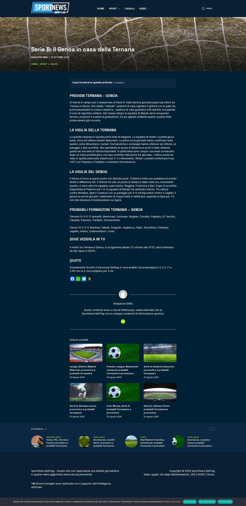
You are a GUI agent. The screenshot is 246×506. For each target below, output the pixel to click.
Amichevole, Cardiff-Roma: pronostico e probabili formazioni (104, 442)
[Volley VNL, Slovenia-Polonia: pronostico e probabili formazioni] (37, 441)
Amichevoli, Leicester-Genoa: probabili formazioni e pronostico (199, 442)
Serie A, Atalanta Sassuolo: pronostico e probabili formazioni (159, 370)
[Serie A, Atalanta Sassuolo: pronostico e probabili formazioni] (160, 353)
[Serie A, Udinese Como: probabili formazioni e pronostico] (160, 392)
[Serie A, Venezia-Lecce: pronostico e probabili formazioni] (86, 392)
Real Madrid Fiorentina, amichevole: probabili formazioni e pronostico (152, 442)
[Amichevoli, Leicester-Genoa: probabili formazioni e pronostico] (178, 441)
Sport (113, 8)
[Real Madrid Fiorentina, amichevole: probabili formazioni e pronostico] (131, 441)
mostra (119, 82)
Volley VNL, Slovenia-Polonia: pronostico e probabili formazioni (57, 442)
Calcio (96, 437)
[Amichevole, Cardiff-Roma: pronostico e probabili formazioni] (84, 441)
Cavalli (129, 8)
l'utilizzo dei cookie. (172, 501)
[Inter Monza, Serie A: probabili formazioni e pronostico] (123, 392)
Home (100, 8)
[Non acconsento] (242, 501)
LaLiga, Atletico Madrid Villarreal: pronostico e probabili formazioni (83, 370)
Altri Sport (50, 437)
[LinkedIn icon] (123, 321)
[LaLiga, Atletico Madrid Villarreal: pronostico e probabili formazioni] (86, 353)
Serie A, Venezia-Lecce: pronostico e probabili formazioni (83, 409)
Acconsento (189, 501)
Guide (142, 8)
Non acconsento (207, 501)
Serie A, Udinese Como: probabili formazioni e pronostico (157, 409)
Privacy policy (225, 501)
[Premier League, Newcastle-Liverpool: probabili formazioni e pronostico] (123, 353)
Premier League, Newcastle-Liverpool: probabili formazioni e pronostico (123, 370)
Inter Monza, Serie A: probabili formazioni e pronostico (119, 409)
